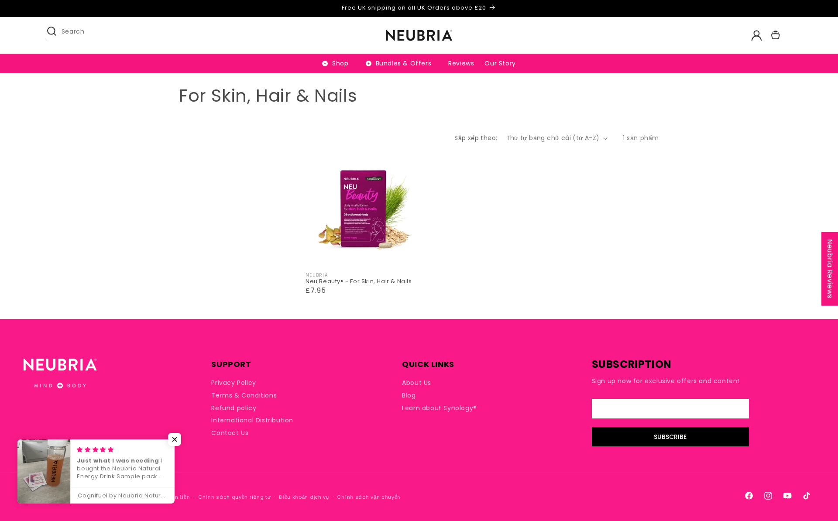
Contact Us (229, 432)
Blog (409, 395)
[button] (55, 35)
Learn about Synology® (439, 408)
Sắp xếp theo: (475, 138)
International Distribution (252, 420)
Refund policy (233, 408)
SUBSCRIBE (670, 436)
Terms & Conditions (244, 395)
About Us (416, 383)
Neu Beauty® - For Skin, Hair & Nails (359, 281)
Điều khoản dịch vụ (304, 497)
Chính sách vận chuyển (369, 497)
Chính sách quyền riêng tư (234, 497)
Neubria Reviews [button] (830, 269)
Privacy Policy (233, 383)
